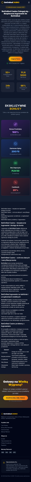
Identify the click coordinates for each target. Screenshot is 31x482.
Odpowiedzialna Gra (6, 441)
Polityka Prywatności (6, 443)
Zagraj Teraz (15, 59)
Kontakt (3, 438)
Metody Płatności (5, 431)
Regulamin (3, 445)
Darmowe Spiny (5, 429)
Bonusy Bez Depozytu (6, 427)
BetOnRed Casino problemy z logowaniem (13, 219)
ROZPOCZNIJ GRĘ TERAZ (15, 398)
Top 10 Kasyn (4, 425)
